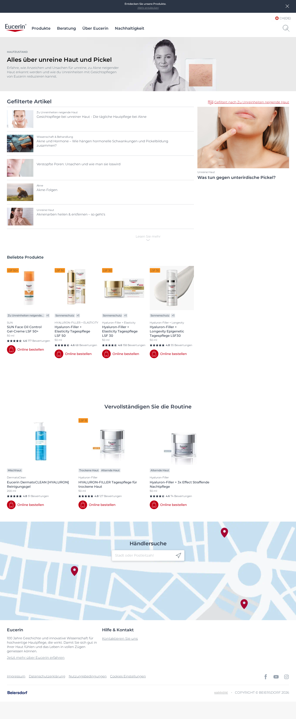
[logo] (15, 28)
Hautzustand (17, 51)
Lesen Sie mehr (148, 236)
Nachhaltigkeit (129, 28)
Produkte (41, 28)
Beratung (66, 28)
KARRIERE (221, 692)
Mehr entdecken (148, 7)
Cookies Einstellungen (128, 676)
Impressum (16, 676)
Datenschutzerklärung (47, 676)
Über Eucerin (95, 28)
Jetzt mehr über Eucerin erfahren (36, 658)
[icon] (178, 555)
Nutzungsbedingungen (88, 676)
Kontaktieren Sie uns (120, 638)
